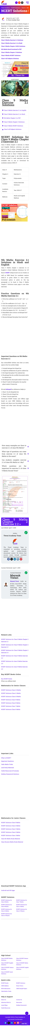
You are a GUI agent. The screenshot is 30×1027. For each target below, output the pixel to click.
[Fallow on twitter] (11, 559)
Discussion (19, 1002)
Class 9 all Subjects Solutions (10, 58)
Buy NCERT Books (6, 679)
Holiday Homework (21, 1005)
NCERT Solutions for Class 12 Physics (6, 914)
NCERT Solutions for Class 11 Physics (21, 910)
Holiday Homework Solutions (10, 774)
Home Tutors (19, 986)
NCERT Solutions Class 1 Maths (10, 835)
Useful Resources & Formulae (10, 771)
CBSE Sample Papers (21, 988)
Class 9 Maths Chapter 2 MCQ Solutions (13, 46)
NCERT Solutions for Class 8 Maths (6, 905)
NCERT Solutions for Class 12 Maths (6, 910)
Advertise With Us (6, 1002)
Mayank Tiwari (14, 581)
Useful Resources (5, 1008)
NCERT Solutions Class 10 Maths (11, 696)
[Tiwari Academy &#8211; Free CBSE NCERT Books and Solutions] (4, 3)
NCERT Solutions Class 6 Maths (10, 709)
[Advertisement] (15, 240)
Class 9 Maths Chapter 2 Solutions (11, 52)
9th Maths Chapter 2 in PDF (12, 118)
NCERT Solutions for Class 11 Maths (21, 905)
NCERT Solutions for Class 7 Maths (21, 901)
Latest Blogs (4, 1005)
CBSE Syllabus (5, 986)
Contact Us (19, 999)
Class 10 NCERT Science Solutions (7, 968)
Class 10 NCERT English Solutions (22, 968)
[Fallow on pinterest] (21, 559)
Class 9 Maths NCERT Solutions (10, 55)
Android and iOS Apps (8, 890)
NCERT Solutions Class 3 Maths (10, 829)
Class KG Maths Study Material (10, 838)
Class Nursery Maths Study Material (12, 842)
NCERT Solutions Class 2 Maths (10, 832)
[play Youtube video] (15, 69)
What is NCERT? (6, 758)
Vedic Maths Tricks (7, 764)
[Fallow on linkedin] (14, 559)
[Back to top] (26, 1013)
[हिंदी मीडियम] (16, 2)
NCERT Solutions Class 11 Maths (11, 693)
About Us (3, 999)
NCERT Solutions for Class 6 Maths (6, 901)
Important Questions (7, 761)
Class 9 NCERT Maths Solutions (7, 959)
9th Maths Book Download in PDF (11, 49)
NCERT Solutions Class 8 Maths (10, 703)
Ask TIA (24, 1023)
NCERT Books (4, 983)
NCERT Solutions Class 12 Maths (11, 690)
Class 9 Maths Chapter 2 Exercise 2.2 (15, 521)
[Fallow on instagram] (18, 559)
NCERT (7, 272)
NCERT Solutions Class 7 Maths (10, 706)
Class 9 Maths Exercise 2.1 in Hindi (11, 43)
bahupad (8, 389)
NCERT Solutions (20, 983)
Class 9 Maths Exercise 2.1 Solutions (12, 40)
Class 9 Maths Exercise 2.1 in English (15, 110)
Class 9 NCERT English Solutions (7, 963)
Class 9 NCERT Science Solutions (22, 959)
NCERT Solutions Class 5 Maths (10, 822)
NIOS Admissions (5, 988)
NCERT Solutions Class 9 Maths (10, 700)
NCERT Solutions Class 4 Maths (10, 826)
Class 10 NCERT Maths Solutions (22, 963)
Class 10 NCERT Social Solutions (7, 972)
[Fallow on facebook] (8, 559)
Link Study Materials (7, 767)
